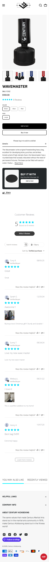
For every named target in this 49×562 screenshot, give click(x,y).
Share (8, 193)
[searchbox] (14, 245)
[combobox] (33, 251)
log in (21, 141)
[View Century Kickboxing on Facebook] (15, 534)
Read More (19, 163)
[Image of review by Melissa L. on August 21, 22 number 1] (9, 397)
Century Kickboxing (14, 546)
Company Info (9, 505)
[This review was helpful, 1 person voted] (37, 333)
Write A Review (24, 233)
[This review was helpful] (37, 415)
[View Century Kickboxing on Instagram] (4, 534)
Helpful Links (9, 496)
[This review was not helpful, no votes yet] (42, 287)
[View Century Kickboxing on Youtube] (26, 534)
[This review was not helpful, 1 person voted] (42, 415)
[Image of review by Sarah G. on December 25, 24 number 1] (9, 315)
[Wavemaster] (7, 76)
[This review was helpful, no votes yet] (37, 287)
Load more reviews (24, 460)
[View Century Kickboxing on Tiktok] (9, 534)
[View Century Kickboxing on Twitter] (20, 534)
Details (5, 144)
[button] (40, 5)
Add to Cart (30, 181)
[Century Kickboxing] (24, 5)
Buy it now (24, 133)
